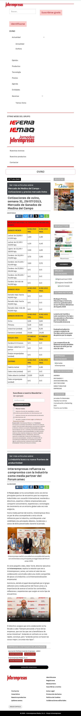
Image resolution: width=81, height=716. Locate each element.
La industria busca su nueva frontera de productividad (28, 461)
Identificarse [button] (18, 24)
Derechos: (19, 434)
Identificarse (51, 677)
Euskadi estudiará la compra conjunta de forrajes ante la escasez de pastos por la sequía (63, 332)
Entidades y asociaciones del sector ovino (61, 380)
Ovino (12, 31)
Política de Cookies (53, 697)
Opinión (15, 60)
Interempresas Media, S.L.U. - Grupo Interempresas (43, 713)
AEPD (37, 441)
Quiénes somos (16, 701)
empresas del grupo (26, 433)
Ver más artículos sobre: (21, 185)
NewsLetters (51, 684)
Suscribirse (64, 264)
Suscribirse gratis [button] (51, 12)
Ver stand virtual (29, 654)
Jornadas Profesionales (61, 398)
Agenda (15, 84)
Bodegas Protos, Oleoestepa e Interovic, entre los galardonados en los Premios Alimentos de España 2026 (64, 303)
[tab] (40, 37)
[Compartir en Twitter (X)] (36, 216)
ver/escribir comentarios (29, 667)
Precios (15, 78)
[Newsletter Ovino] (64, 243)
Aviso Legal (30, 419)
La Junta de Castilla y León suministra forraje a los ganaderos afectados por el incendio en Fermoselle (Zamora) (64, 318)
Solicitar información (16, 654)
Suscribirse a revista (53, 687)
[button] (28, 37)
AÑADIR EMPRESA (15, 707)
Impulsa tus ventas (60, 401)
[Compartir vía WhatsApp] (46, 216)
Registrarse (50, 681)
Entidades (16, 90)
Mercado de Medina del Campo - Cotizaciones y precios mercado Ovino (27, 190)
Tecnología (16, 72)
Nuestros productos (18, 157)
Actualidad (20, 44)
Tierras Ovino (21, 103)
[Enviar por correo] (25, 216)
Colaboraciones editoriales (56, 701)
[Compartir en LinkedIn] (41, 216)
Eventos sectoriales (61, 408)
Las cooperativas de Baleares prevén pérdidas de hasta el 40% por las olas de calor (63, 346)
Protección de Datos (53, 694)
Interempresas (15, 568)
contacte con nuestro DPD (33, 438)
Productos (16, 66)
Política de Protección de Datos (28, 443)
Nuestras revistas (17, 151)
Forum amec (14, 493)
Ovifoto (19, 49)
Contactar (14, 162)
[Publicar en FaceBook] (30, 216)
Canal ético (15, 694)
